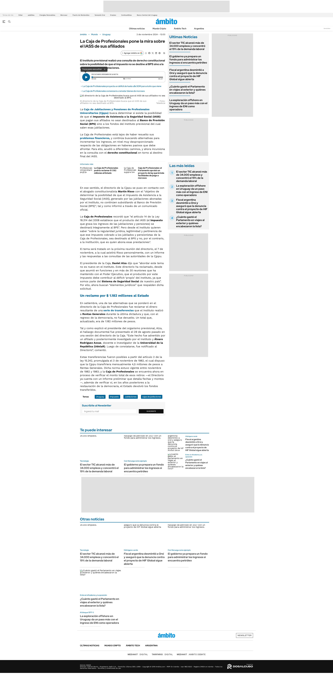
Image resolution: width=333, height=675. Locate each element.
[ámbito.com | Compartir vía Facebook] (149, 53)
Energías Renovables (47, 15)
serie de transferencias (119, 310)
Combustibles (126, 15)
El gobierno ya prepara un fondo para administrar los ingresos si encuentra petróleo (188, 59)
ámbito (83, 34)
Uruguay (106, 34)
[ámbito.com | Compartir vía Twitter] (153, 53)
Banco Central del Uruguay (147, 15)
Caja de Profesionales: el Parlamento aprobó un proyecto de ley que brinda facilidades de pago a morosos (151, 173)
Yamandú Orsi (100, 15)
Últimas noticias (137, 28)
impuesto (114, 396)
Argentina (199, 28)
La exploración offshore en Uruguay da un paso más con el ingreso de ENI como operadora (188, 104)
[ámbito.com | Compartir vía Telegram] (159, 53)
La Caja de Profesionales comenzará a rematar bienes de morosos (114, 91)
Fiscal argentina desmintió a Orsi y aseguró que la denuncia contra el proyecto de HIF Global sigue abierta (188, 74)
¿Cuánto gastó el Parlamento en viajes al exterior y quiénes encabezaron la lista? (187, 89)
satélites (31, 15)
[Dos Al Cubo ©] (240, 666)
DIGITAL (138, 654)
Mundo (94, 34)
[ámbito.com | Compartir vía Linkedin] (156, 53)
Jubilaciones (130, 396)
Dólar (20, 15)
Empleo (113, 15)
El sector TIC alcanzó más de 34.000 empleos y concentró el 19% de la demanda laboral (187, 46)
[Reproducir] (86, 77)
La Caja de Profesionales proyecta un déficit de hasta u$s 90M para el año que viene (122, 86)
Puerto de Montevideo (81, 15)
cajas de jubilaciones (151, 396)
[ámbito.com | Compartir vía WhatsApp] (146, 53)
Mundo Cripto (159, 28)
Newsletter (327, 28)
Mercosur (63, 15)
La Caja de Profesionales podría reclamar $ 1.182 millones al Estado (106, 170)
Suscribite (151, 411)
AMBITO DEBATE (191, 654)
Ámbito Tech (180, 28)
